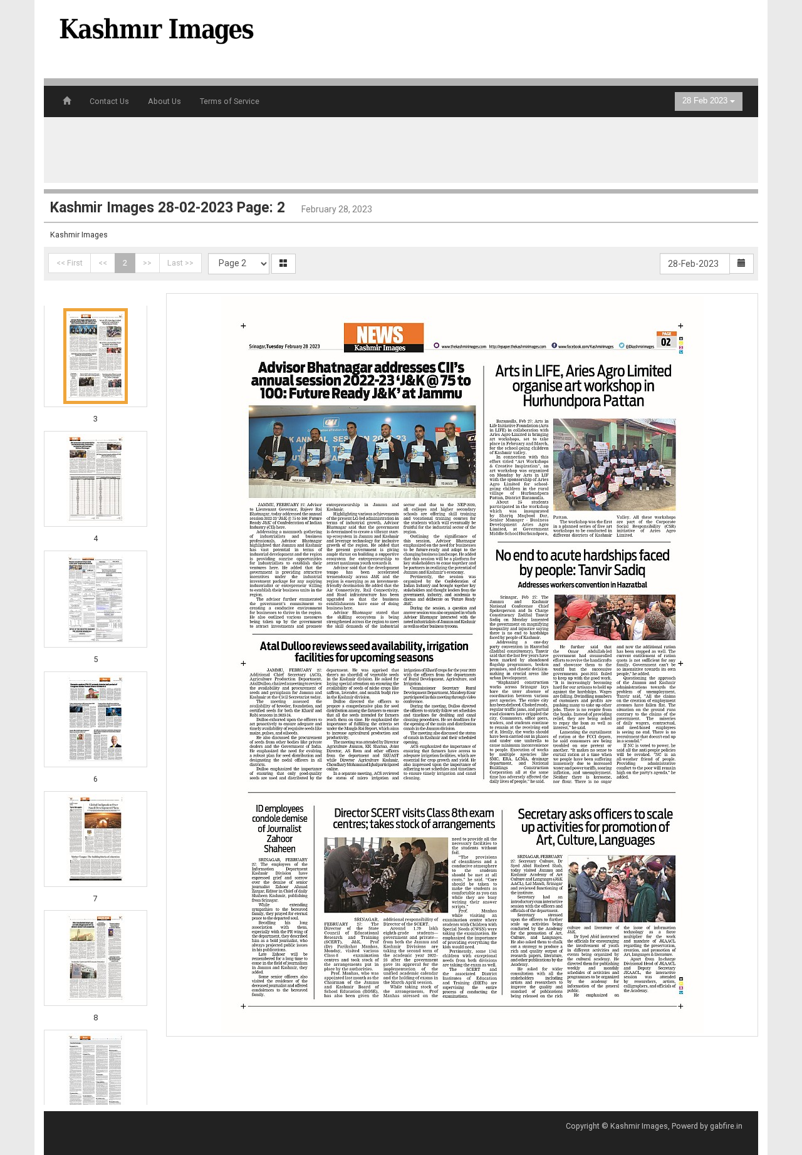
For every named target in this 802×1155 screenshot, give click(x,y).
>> (147, 262)
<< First (69, 262)
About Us (164, 101)
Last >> (180, 262)
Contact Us (109, 101)
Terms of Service (229, 101)
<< (102, 262)
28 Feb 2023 (706, 100)
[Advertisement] (516, 37)
